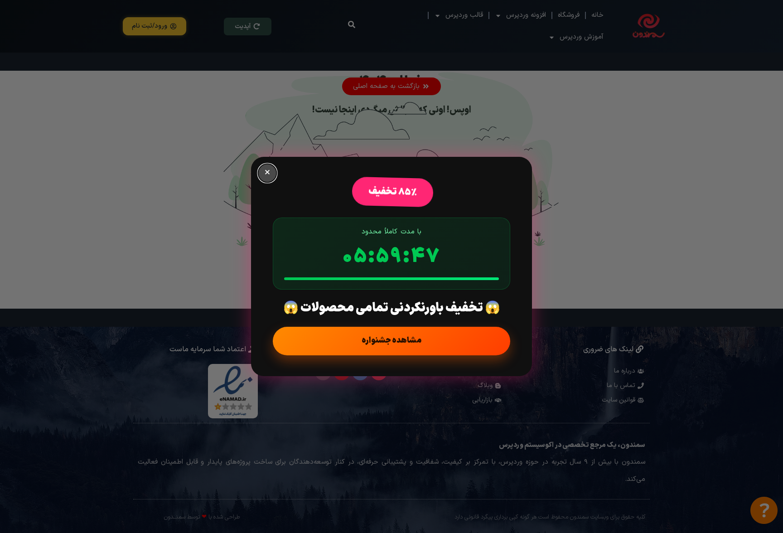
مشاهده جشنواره (391, 340)
